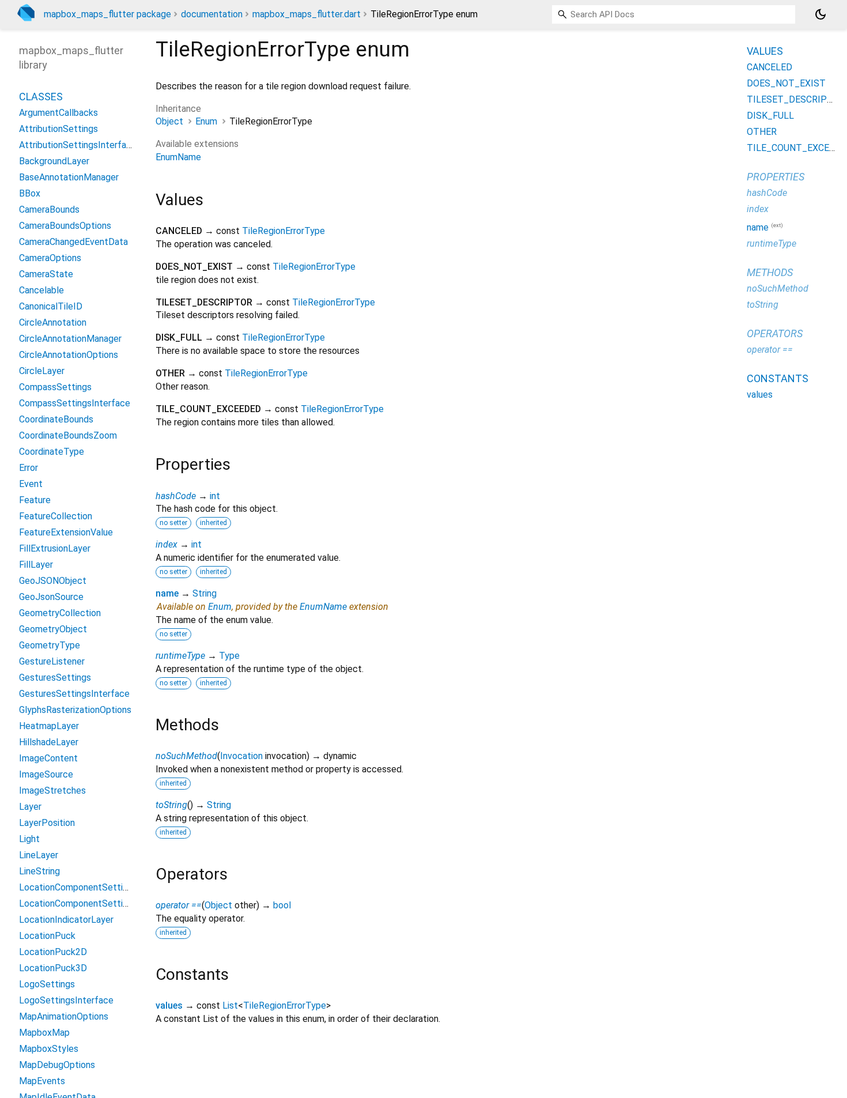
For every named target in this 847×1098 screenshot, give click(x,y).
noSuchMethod (186, 755)
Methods (770, 272)
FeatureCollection (55, 516)
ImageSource (46, 774)
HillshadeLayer (48, 742)
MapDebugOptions (57, 1064)
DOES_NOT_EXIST (786, 83)
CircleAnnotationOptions (68, 354)
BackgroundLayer (54, 161)
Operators (775, 333)
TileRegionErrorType (283, 230)
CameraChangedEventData (73, 241)
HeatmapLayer (49, 725)
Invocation (241, 755)
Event (31, 483)
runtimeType (180, 655)
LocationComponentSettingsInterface (97, 903)
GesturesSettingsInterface (74, 693)
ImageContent (48, 758)
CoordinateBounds (56, 419)
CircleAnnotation (52, 322)
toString (171, 804)
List (230, 1005)
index (166, 544)
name (167, 593)
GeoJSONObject (52, 580)
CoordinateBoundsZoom (68, 435)
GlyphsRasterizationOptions (75, 709)
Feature (35, 500)
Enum (206, 121)
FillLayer (36, 564)
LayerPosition (47, 822)
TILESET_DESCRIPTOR (796, 99)
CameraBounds (49, 209)
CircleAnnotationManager (70, 338)
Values (765, 51)
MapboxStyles (48, 1048)
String (204, 593)
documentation (212, 14)
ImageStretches (52, 790)
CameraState (46, 274)
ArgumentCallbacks (58, 112)
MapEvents (42, 1081)
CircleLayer (42, 370)
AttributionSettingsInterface (78, 144)
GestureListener (52, 661)
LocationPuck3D (53, 968)
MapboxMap (44, 1032)
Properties (775, 177)
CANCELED (769, 67)
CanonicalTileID (50, 306)
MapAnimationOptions (63, 1016)
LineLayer (38, 855)
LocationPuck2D (53, 951)
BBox (29, 193)
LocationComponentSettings (78, 887)
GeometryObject (53, 629)
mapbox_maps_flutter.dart (306, 14)
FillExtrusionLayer (54, 548)
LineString (39, 871)
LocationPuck (47, 935)
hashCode (176, 495)
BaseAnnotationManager (69, 177)
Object (169, 121)
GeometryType (49, 645)
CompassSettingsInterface (74, 403)
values (169, 1005)
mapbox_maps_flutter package (107, 14)
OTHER (762, 131)
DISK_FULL (770, 115)
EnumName (178, 157)
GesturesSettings (55, 677)
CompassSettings (55, 387)
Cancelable (41, 290)
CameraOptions (50, 257)
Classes (41, 96)
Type (229, 655)
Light (29, 838)
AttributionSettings (58, 128)
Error (28, 467)
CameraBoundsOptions (65, 225)
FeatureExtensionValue (66, 532)
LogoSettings (47, 984)
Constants (777, 378)
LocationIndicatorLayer (66, 919)
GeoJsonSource (51, 596)
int (215, 495)
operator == (179, 905)
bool (282, 905)
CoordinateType (51, 451)
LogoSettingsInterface (66, 1000)
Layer (30, 806)
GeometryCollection (60, 613)
